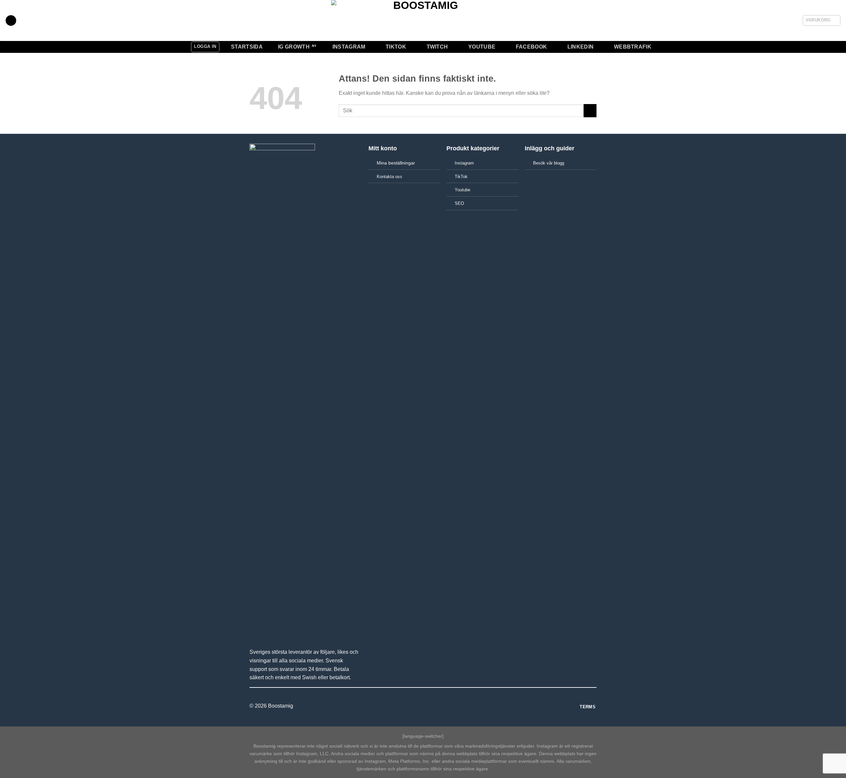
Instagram (348, 47)
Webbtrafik (632, 47)
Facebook (531, 47)
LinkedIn (580, 47)
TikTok (396, 47)
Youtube (481, 47)
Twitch (437, 47)
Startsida (247, 47)
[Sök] (11, 20)
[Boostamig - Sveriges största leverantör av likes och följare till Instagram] (423, 20)
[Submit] (590, 110)
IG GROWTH (294, 47)
